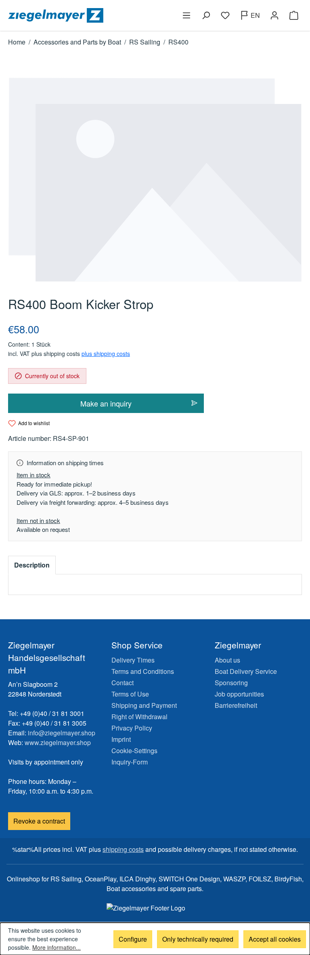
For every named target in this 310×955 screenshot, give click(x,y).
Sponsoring (231, 682)
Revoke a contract (39, 821)
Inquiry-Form (129, 762)
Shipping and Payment (144, 705)
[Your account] (274, 15)
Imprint (121, 739)
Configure (133, 939)
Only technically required (197, 939)
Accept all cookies (275, 939)
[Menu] (186, 15)
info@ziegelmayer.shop (61, 732)
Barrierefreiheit (236, 705)
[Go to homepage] (80, 15)
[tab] (32, 565)
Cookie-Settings (134, 750)
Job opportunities (239, 694)
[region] (155, 180)
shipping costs (123, 849)
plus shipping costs (106, 353)
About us (227, 660)
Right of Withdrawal (139, 716)
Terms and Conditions (142, 671)
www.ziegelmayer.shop (58, 742)
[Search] (206, 15)
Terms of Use (130, 694)
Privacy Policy (131, 728)
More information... (56, 947)
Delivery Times (133, 660)
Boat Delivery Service (246, 671)
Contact (122, 682)
